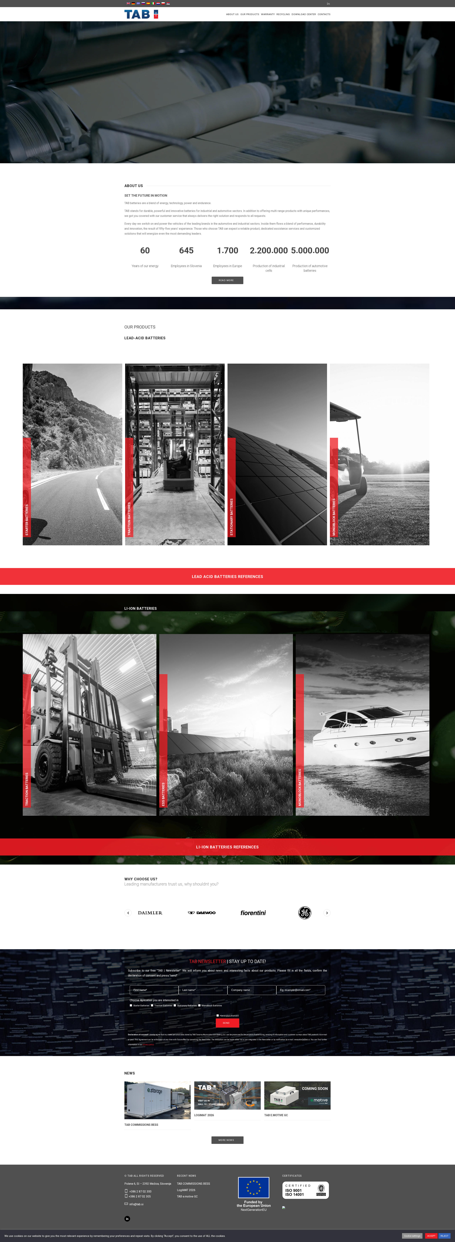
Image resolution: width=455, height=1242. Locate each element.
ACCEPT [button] (431, 1236)
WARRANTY (268, 14)
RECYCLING (283, 14)
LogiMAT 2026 (204, 1115)
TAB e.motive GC (276, 1115)
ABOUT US (232, 14)
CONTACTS (324, 14)
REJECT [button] (444, 1236)
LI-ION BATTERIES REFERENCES (227, 847)
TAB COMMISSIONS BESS (141, 1124)
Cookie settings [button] (412, 1236)
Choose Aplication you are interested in (154, 1000)
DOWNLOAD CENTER (304, 14)
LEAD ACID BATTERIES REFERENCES (227, 576)
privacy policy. (148, 1045)
